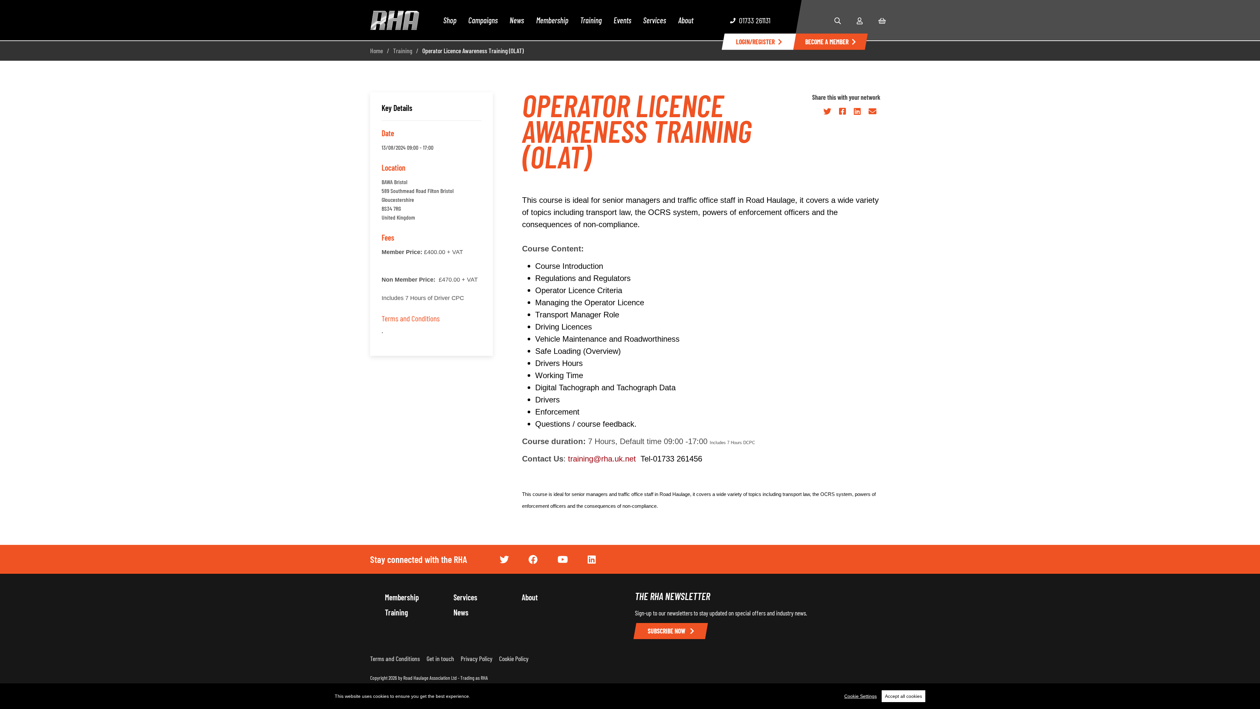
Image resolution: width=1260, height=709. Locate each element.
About (685, 20)
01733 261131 (754, 20)
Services (654, 20)
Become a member (827, 42)
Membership (552, 20)
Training (591, 20)
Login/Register (755, 42)
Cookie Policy (514, 658)
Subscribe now (667, 631)
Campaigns (483, 20)
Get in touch (440, 658)
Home (376, 50)
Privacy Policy (477, 658)
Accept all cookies (903, 696)
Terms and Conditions (411, 318)
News (517, 20)
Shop (449, 20)
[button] (837, 20)
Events (622, 20)
